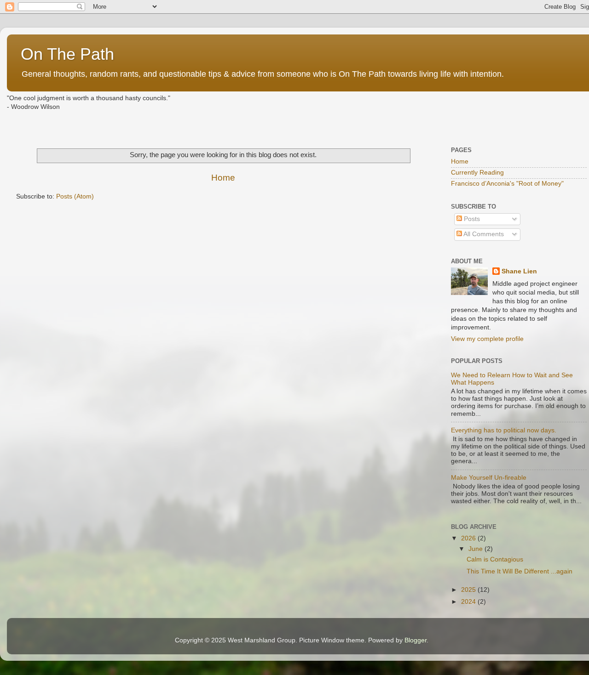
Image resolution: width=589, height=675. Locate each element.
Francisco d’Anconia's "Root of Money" (507, 183)
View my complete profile (487, 338)
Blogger (415, 640)
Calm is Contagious (495, 559)
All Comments (483, 234)
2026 (469, 538)
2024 (469, 601)
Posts (471, 219)
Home (223, 177)
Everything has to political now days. (503, 430)
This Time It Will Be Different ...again (519, 571)
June (476, 548)
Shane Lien (519, 271)
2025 (469, 589)
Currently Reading (477, 172)
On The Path (67, 54)
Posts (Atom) (75, 196)
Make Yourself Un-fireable (488, 477)
